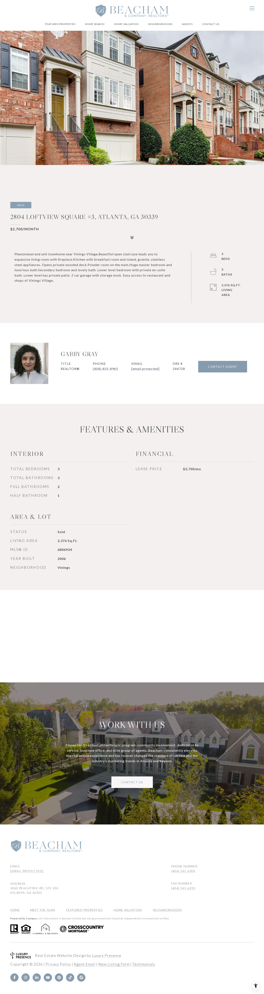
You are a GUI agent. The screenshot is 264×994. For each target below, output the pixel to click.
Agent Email (84, 964)
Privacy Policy (58, 964)
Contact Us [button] (132, 782)
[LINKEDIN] (37, 977)
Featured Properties (60, 24)
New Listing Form (114, 964)
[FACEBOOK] (14, 977)
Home (15, 910)
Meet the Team (42, 910)
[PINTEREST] (59, 977)
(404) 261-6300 (183, 871)
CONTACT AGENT (222, 366)
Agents (187, 24)
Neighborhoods (160, 24)
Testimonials (143, 964)
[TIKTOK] (70, 977)
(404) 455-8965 (105, 369)
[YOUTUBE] (48, 977)
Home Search (95, 24)
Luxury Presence (106, 955)
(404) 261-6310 (183, 888)
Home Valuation (126, 24)
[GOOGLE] (81, 977)
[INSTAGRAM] (25, 977)
